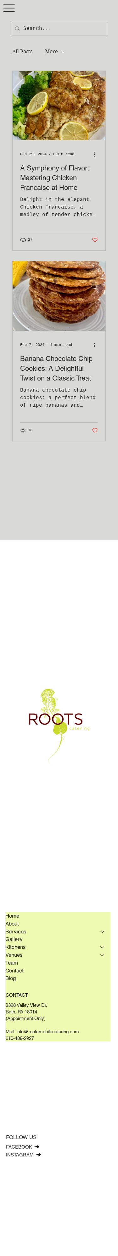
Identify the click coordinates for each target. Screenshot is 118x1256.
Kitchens (15, 947)
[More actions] (97, 154)
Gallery (14, 939)
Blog (10, 978)
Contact (14, 970)
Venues (14, 955)
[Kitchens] (102, 947)
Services (15, 931)
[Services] (102, 932)
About (12, 923)
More (51, 51)
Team (11, 963)
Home (12, 916)
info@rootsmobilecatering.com (47, 1031)
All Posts (22, 51)
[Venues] (102, 955)
